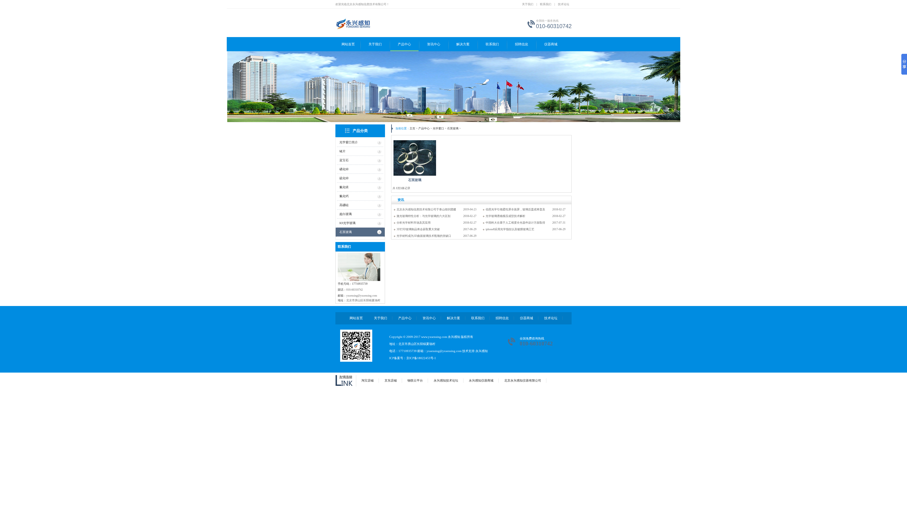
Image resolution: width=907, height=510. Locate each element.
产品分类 (360, 131)
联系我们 (545, 4)
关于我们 (527, 4)
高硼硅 (344, 205)
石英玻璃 (345, 232)
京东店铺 (391, 380)
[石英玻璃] (414, 158)
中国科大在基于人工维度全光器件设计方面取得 (515, 222)
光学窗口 (438, 128)
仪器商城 (550, 44)
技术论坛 (563, 4)
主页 (412, 128)
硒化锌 (344, 169)
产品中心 (404, 44)
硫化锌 (344, 178)
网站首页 (348, 44)
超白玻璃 (345, 214)
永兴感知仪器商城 (481, 380)
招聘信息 (521, 44)
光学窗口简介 (348, 142)
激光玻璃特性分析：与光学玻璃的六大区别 (423, 216)
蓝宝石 (344, 160)
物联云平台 (415, 380)
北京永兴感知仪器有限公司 (522, 380)
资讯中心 (433, 44)
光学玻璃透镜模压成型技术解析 (505, 216)
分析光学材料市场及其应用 (414, 222)
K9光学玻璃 (347, 223)
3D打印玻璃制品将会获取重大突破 (418, 229)
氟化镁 (344, 187)
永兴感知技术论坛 (446, 380)
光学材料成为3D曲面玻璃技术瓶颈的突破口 (424, 236)
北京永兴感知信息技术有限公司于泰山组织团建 (426, 209)
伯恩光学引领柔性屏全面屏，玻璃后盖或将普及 (515, 209)
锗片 (342, 151)
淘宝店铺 (367, 380)
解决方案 (463, 44)
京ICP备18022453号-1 (421, 358)
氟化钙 (344, 196)
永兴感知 (481, 351)
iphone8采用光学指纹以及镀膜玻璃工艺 (510, 229)
